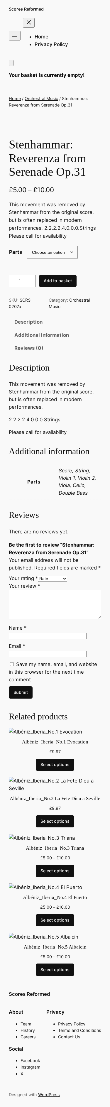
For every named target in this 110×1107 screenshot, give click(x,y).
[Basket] (11, 63)
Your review (24, 586)
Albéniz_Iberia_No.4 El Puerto (55, 897)
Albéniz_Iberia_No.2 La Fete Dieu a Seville (55, 798)
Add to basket (58, 280)
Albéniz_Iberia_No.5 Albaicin (55, 947)
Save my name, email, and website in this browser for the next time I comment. (53, 671)
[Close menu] (29, 23)
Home (15, 98)
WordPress (49, 1094)
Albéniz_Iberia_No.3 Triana (55, 848)
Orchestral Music (41, 98)
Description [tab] (28, 322)
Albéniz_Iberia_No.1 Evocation (55, 742)
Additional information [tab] (41, 335)
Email (17, 646)
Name (17, 628)
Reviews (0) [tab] (28, 348)
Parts (15, 252)
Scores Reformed (26, 8)
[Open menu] (15, 35)
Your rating (23, 578)
